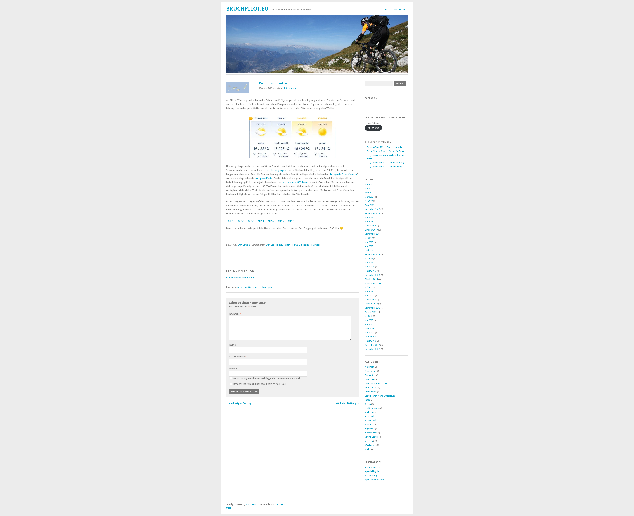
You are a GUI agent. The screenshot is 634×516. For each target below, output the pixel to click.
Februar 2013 (371, 336)
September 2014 (372, 283)
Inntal (367, 400)
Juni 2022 (369, 184)
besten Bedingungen (274, 170)
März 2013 (370, 332)
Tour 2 (240, 220)
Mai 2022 (369, 188)
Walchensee (370, 445)
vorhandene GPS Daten (296, 182)
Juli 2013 (369, 316)
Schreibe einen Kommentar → (241, 277)
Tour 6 (280, 220)
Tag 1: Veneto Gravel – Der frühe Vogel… (386, 166)
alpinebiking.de (372, 471)
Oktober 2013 (371, 303)
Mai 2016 (369, 262)
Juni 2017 (369, 242)
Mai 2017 (369, 246)
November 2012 (372, 349)
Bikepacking (370, 371)
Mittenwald (370, 416)
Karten (287, 245)
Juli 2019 (369, 201)
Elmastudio (280, 504)
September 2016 (372, 254)
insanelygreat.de (372, 467)
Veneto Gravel (371, 437)
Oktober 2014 (371, 279)
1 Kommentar (290, 88)
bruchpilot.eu (247, 8)
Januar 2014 (370, 299)
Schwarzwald (371, 420)
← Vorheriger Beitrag (239, 403)
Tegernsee (370, 428)
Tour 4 (260, 220)
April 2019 (369, 205)
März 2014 (370, 295)
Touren (294, 245)
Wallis (367, 449)
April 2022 (369, 192)
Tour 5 (270, 220)
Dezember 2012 (372, 345)
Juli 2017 (369, 238)
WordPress (251, 504)
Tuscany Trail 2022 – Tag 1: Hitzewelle (384, 147)
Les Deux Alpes (372, 408)
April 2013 (369, 328)
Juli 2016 (369, 258)
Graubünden (371, 391)
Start (387, 9)
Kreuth (368, 404)
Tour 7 (290, 220)
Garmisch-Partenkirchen (376, 383)
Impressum (400, 9)
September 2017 (372, 234)
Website (233, 368)
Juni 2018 (369, 217)
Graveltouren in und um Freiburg (380, 396)
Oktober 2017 (371, 230)
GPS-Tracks (304, 245)
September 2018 (372, 213)
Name (233, 344)
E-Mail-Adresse (238, 356)
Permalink (315, 245)
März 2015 (370, 267)
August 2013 (370, 312)
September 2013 (372, 308)
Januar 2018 (370, 225)
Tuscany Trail (371, 433)
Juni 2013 (369, 320)
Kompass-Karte (263, 178)
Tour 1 (229, 220)
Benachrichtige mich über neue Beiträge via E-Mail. (259, 384)
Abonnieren (373, 128)
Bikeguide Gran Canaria (343, 174)
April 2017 (369, 250)
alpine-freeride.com (374, 479)
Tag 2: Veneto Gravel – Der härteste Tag (385, 162)
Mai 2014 (369, 291)
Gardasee (369, 379)
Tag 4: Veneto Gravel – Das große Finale (385, 151)
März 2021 (370, 197)
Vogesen (369, 441)
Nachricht (235, 314)
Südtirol (368, 424)
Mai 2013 (369, 324)
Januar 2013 (370, 341)
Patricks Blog (371, 475)
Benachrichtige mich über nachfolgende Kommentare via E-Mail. (266, 378)
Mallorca (369, 412)
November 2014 (372, 275)
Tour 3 (250, 220)
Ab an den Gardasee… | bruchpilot (254, 287)
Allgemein (369, 367)
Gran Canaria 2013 (274, 245)
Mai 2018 (369, 221)
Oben (229, 508)
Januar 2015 (370, 271)
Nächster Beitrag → (347, 403)
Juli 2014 (369, 287)
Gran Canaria (243, 245)
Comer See (370, 375)
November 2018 (372, 209)
